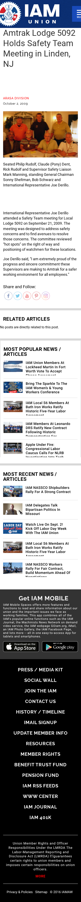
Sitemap (41, 892)
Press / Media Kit (40, 669)
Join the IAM (41, 690)
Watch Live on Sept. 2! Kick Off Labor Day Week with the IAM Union (46, 529)
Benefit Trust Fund (40, 764)
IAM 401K (40, 817)
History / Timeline (40, 712)
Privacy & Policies (20, 892)
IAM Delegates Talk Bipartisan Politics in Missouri (43, 509)
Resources (40, 743)
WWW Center (40, 796)
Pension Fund (40, 775)
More (40, 876)
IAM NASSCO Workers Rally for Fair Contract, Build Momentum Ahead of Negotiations (48, 571)
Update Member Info (41, 733)
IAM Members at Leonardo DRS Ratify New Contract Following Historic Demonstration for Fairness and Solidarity (48, 432)
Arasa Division (16, 98)
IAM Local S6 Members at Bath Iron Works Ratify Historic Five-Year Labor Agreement (47, 409)
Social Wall (40, 680)
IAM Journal (40, 807)
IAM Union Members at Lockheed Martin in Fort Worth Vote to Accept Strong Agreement (46, 369)
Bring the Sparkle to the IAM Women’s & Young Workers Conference (46, 388)
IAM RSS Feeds (40, 785)
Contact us (40, 701)
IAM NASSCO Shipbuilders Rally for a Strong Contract (48, 490)
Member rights (40, 754)
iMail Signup (40, 722)
